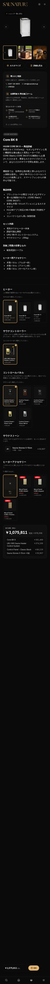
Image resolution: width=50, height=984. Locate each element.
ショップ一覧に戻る (15, 14)
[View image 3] (40, 53)
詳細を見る (37, 65)
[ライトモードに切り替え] (45, 4)
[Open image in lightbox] (25, 26)
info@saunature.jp (31, 84)
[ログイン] (39, 4)
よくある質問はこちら (15, 124)
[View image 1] (10, 53)
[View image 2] (25, 53)
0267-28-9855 (14, 84)
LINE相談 (11, 87)
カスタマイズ (15, 65)
